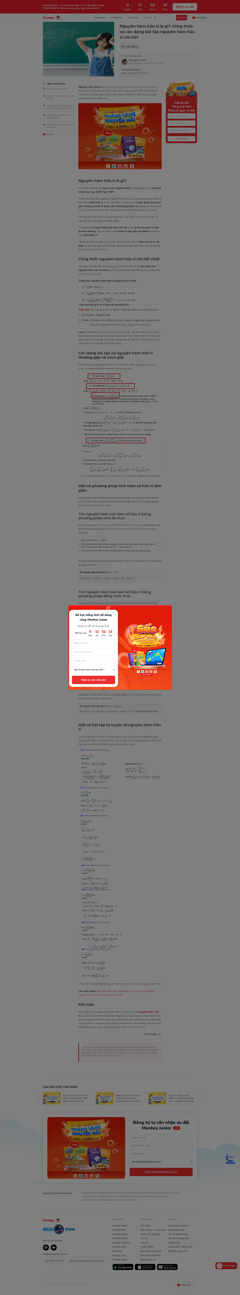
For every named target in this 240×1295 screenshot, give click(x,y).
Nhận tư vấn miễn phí (93, 680)
